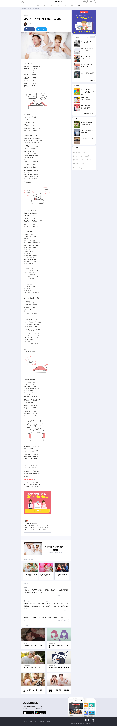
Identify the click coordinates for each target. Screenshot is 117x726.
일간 (87, 37)
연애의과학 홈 (25, 8)
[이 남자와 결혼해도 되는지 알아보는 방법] (30, 563)
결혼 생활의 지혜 (36, 8)
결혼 (30, 8)
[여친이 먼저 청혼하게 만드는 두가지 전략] (46, 563)
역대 (92, 37)
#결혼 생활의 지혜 (26, 665)
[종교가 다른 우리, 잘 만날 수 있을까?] (61, 563)
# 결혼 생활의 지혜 (27, 15)
